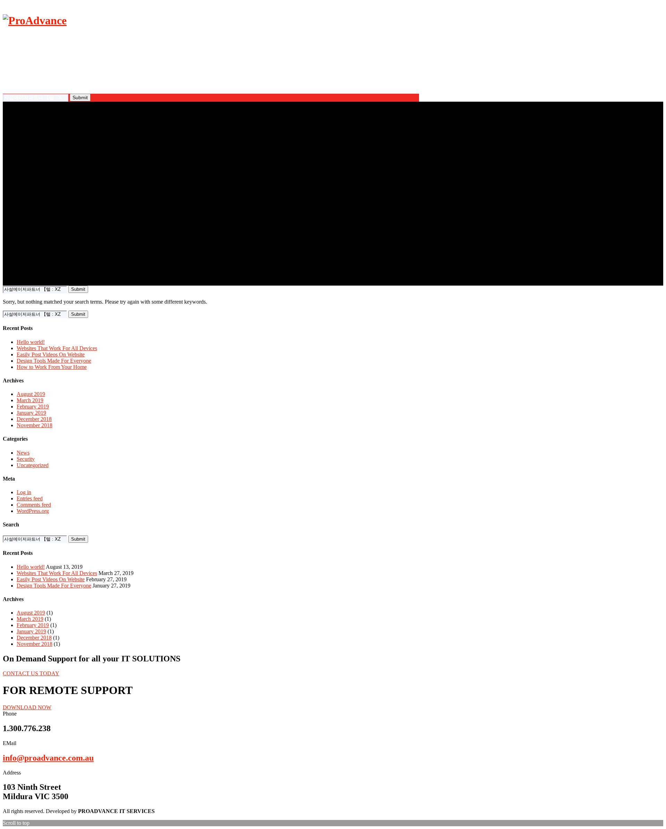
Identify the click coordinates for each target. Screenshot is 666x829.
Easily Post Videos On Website (51, 354)
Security (26, 459)
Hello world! (31, 342)
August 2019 (31, 394)
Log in (24, 492)
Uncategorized (33, 465)
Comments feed (34, 505)
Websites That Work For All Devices (57, 348)
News (23, 453)
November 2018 (34, 425)
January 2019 (31, 413)
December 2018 (34, 419)
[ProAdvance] (35, 20)
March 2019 (30, 400)
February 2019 (33, 406)
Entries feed (30, 498)
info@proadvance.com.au (48, 757)
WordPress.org (33, 511)
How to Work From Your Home (52, 367)
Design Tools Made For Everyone (54, 361)
